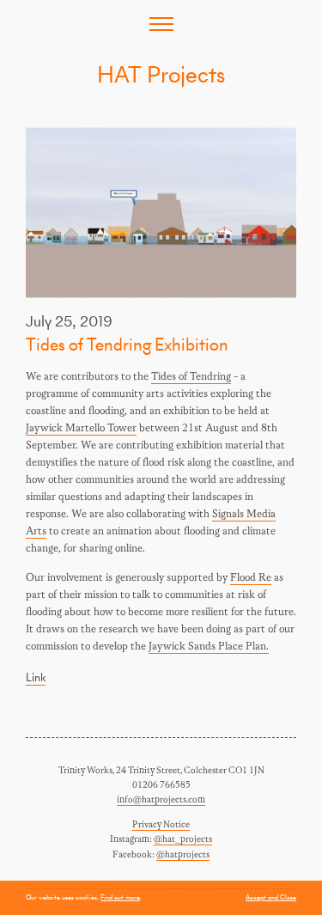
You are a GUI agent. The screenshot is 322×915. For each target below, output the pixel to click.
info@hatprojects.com (161, 800)
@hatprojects (183, 855)
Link (36, 677)
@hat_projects (183, 839)
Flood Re (250, 577)
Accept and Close (271, 897)
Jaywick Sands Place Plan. (209, 646)
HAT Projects (161, 73)
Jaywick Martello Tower (81, 428)
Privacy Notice (161, 825)
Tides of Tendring (191, 376)
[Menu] (161, 24)
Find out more (120, 897)
